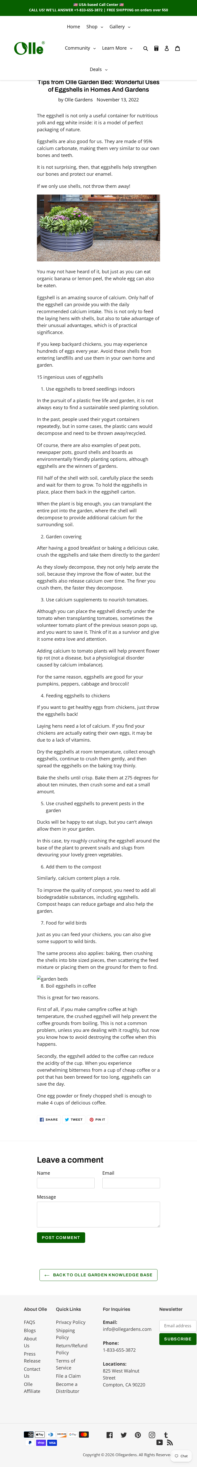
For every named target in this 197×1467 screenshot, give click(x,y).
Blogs (30, 1330)
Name (43, 1173)
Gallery (121, 26)
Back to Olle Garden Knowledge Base (102, 1275)
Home (73, 26)
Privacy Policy (70, 1322)
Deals (100, 69)
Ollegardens (126, 1454)
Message (46, 1197)
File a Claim (68, 1376)
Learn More (118, 48)
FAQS (29, 1322)
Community (81, 48)
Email (108, 1173)
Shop (96, 26)
